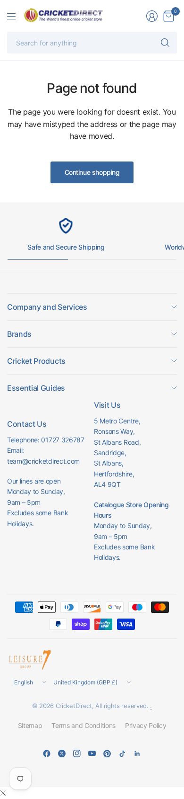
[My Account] (151, 16)
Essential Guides (36, 388)
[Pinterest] (107, 753)
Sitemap (30, 725)
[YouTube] (92, 753)
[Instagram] (76, 753)
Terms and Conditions (83, 725)
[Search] (165, 43)
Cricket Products (36, 361)
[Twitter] (61, 753)
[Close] (3, 793)
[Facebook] (46, 753)
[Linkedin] (137, 753)
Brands (19, 334)
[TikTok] (122, 753)
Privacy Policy (146, 725)
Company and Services (47, 307)
